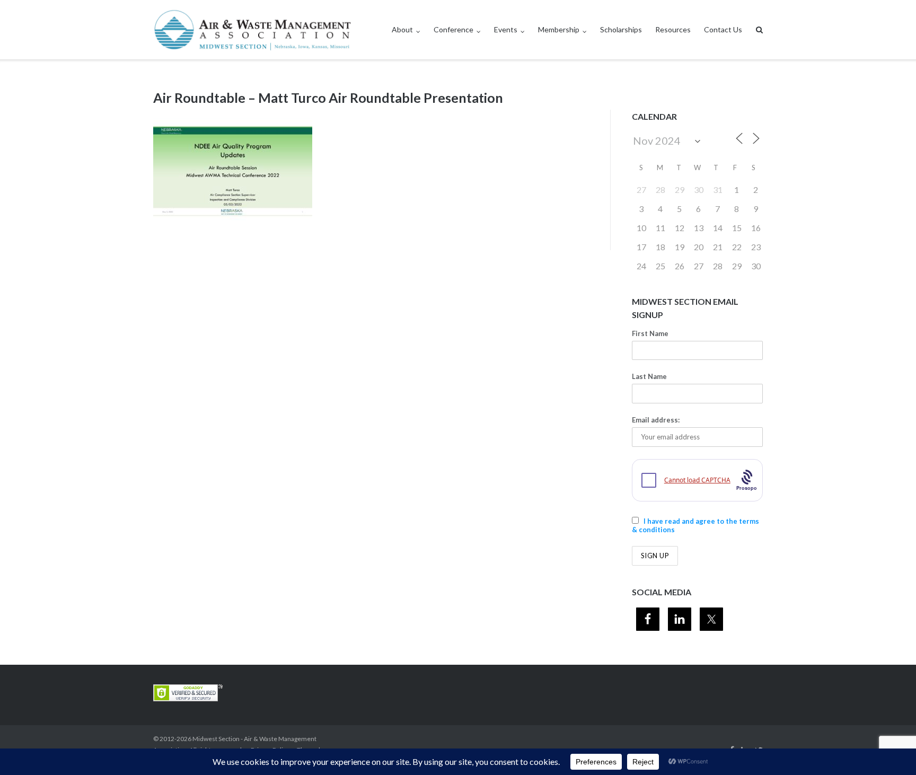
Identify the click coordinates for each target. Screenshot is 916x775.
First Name (650, 333)
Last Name (649, 376)
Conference (453, 29)
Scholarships (621, 29)
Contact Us (723, 29)
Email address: (656, 420)
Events (505, 29)
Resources (673, 29)
